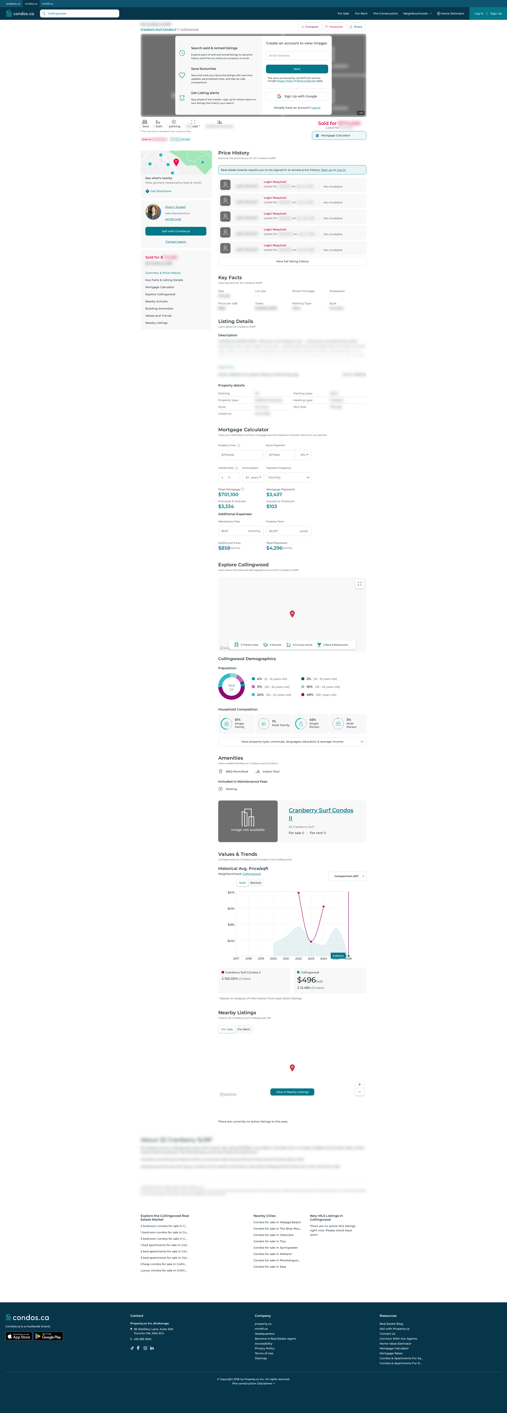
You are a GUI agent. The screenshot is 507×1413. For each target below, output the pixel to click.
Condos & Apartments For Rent (401, 1363)
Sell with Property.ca (394, 1329)
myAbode (33, 1326)
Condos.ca (13, 1326)
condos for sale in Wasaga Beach (277, 1222)
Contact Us (387, 1333)
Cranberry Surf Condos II (158, 29)
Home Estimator (452, 13)
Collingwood (189, 29)
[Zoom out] (359, 1092)
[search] (79, 13)
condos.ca (31, 3)
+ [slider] (360, 887)
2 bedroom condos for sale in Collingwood (171, 1226)
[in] (146, 1348)
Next (297, 69)
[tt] (133, 1348)
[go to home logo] (27, 1317)
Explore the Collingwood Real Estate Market (165, 1217)
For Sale (343, 13)
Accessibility (264, 1343)
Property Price (228, 445)
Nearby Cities (264, 1216)
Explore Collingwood (160, 294)
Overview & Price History (163, 273)
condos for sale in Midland (273, 1254)
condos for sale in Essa (270, 1266)
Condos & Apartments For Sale (401, 1358)
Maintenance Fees (229, 521)
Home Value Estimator (396, 1343)
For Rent (361, 13)
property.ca (13, 3)
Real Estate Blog (391, 1324)
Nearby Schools (156, 301)
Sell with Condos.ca (176, 231)
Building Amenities (159, 308)
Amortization (250, 467)
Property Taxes (275, 521)
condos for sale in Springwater (276, 1247)
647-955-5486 (173, 219)
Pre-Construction (386, 13)
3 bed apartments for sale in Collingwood (170, 1258)
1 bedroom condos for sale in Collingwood (171, 1232)
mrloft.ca (47, 3)
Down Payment (275, 445)
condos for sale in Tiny (270, 1241)
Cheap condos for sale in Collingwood (168, 1264)
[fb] (139, 1348)
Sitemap (261, 1358)
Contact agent (176, 241)
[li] (152, 1348)
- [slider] (323, 887)
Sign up (326, 170)
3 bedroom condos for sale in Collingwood (171, 1238)
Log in (316, 107)
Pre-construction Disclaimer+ (253, 1383)
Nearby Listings (156, 323)
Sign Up (496, 13)
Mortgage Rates (391, 1353)
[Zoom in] (359, 1084)
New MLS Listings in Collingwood (326, 1217)
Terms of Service (306, 80)
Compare (311, 27)
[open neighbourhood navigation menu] (431, 13)
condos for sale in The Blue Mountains (281, 1228)
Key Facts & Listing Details (164, 280)
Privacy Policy (285, 80)
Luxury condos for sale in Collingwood (168, 1270)
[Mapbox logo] (228, 648)
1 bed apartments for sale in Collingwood (170, 1245)
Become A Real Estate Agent (275, 1338)
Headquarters (264, 1333)
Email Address (277, 54)
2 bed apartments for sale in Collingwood (170, 1251)
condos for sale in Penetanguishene (280, 1260)
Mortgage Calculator (159, 287)
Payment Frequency (279, 467)
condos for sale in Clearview (274, 1235)
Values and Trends (158, 315)
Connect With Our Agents (398, 1338)
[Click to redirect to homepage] (20, 13)
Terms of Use (264, 1353)
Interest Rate (227, 467)
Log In (479, 13)
